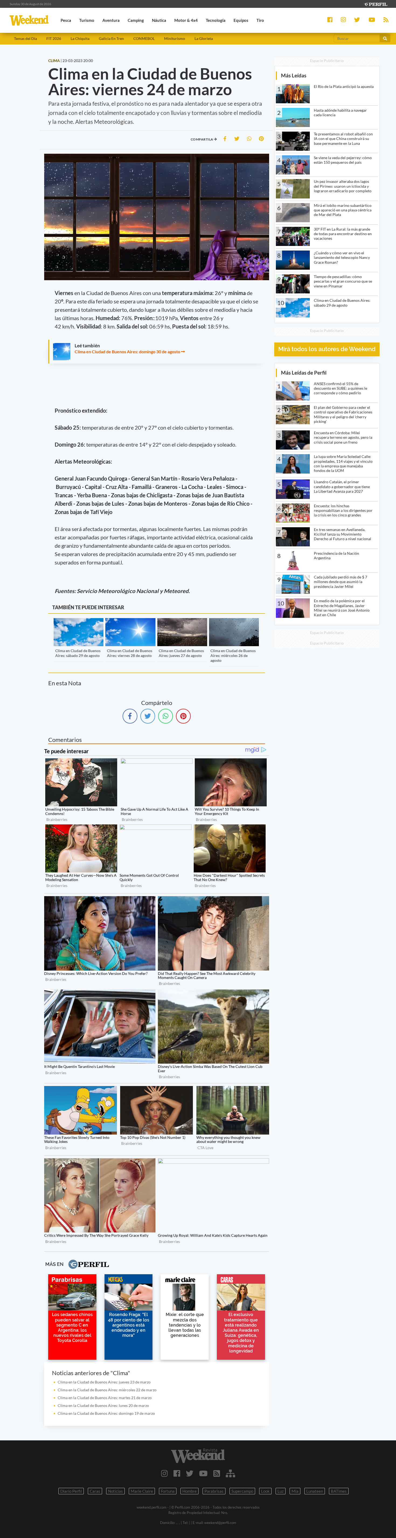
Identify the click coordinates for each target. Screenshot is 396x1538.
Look (265, 1491)
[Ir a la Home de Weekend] (198, 1455)
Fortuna (168, 1491)
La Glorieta (203, 38)
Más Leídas (293, 75)
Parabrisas (214, 1491)
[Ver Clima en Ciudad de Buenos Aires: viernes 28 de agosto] (130, 622)
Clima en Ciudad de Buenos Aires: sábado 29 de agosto (77, 653)
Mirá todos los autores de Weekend (327, 349)
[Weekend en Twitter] (189, 1473)
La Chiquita (80, 38)
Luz (280, 1491)
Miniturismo (174, 38)
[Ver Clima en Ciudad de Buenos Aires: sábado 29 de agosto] (78, 622)
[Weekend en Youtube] (203, 1473)
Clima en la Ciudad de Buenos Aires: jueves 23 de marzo (104, 1382)
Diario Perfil (71, 1491)
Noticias (115, 1491)
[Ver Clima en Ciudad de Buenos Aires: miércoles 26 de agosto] (234, 622)
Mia (294, 1491)
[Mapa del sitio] (230, 1473)
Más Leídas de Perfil (303, 372)
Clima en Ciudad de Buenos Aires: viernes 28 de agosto (129, 653)
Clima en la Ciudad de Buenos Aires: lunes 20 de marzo (103, 1405)
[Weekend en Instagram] (164, 1473)
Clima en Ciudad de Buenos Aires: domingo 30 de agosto (127, 351)
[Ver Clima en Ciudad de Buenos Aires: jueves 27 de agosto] (182, 622)
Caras (95, 1491)
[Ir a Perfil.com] (375, 3)
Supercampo (242, 1491)
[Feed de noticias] (216, 1473)
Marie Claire (142, 1491)
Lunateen (314, 1491)
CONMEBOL (144, 38)
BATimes (339, 1491)
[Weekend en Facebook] (176, 1473)
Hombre (189, 1491)
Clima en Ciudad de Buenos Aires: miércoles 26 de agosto (233, 655)
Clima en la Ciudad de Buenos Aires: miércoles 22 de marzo (107, 1390)
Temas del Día (25, 38)
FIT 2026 (53, 38)
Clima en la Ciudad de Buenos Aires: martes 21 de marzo (105, 1397)
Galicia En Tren (111, 38)
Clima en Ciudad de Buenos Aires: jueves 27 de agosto (181, 653)
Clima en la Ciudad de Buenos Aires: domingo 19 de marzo (106, 1413)
